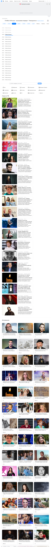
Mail (1, 546)
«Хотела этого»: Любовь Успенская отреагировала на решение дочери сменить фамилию (25, 200)
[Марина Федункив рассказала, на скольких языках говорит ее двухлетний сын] (41, 425)
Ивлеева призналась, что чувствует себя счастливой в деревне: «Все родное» (25, 134)
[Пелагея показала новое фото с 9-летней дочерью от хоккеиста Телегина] (41, 410)
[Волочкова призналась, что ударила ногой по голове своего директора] (25, 425)
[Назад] (47, 4)
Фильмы (38, 23)
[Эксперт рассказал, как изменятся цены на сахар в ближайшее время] (25, 346)
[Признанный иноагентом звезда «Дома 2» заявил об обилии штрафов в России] (9, 441)
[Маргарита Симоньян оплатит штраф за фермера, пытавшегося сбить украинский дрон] (25, 521)
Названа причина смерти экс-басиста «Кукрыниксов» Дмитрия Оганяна (25, 254)
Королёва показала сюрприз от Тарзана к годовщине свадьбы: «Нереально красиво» (25, 156)
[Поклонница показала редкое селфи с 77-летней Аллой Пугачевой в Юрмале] (9, 489)
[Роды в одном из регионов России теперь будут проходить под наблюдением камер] (25, 473)
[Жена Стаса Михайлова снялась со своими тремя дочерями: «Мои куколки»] (25, 394)
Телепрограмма (4, 18)
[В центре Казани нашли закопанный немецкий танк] (9, 425)
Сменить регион (40, 20)
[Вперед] (49, 4)
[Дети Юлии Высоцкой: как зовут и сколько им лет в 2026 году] (25, 378)
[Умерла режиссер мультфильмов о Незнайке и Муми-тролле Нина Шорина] (41, 457)
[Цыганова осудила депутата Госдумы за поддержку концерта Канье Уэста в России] (25, 362)
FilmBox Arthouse (8, 30)
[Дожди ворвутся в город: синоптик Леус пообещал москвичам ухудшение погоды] (41, 489)
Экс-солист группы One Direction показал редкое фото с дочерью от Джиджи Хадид (24, 167)
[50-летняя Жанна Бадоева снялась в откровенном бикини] (41, 441)
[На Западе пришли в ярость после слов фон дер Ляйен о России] (25, 441)
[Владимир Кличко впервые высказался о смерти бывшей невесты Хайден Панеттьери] (9, 346)
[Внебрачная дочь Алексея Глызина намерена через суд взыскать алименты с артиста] (9, 378)
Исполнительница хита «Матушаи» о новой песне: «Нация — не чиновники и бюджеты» (24, 145)
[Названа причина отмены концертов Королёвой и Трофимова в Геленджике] (9, 473)
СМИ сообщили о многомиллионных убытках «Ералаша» (24, 265)
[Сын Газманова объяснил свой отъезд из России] (41, 330)
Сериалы (43, 23)
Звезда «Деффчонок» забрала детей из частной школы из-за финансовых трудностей (24, 233)
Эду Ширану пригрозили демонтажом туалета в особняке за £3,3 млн (24, 243)
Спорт (48, 23)
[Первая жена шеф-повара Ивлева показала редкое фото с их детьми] (41, 346)
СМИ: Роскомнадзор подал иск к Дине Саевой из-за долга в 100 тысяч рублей (24, 287)
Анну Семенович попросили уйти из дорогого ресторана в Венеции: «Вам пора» (25, 298)
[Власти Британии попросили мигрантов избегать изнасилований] (9, 521)
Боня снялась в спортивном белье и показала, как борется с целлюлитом (24, 112)
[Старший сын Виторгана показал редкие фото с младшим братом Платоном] (9, 505)
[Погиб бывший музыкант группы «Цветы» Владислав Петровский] (9, 394)
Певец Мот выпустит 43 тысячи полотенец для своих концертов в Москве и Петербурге (25, 309)
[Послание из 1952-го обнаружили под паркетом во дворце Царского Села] (41, 394)
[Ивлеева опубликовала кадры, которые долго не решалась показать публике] (41, 537)
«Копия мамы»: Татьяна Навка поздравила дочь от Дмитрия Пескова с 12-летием (25, 178)
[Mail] (1, 1)
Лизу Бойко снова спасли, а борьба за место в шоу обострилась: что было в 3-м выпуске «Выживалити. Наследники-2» (25, 101)
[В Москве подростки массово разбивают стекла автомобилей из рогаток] (25, 330)
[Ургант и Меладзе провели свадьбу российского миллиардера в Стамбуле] (9, 410)
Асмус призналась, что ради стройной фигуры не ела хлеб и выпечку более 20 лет (25, 123)
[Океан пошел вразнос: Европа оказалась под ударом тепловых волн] (41, 521)
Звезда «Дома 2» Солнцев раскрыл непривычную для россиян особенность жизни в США (25, 189)
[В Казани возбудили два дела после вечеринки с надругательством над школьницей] (9, 457)
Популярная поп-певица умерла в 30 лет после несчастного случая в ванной (25, 276)
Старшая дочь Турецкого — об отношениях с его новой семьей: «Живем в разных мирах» (24, 211)
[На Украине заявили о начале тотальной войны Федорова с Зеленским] (9, 537)
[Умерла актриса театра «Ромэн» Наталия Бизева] (41, 473)
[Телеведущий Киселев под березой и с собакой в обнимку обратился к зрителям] (9, 362)
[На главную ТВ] (3, 1)
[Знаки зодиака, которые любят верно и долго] (41, 505)
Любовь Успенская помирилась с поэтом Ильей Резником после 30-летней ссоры (25, 222)
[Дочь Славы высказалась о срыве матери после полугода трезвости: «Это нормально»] (25, 505)
